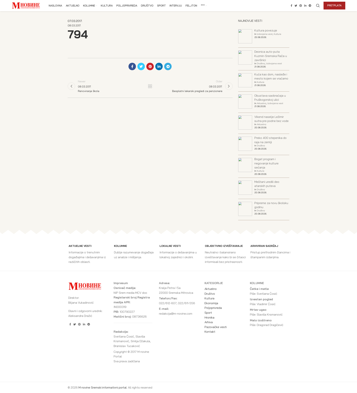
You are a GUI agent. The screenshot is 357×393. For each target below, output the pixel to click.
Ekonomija (211, 303)
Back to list (150, 86)
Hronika (209, 317)
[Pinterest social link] (300, 5)
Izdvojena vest (265, 34)
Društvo (261, 63)
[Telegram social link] (310, 5)
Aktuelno (261, 103)
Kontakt (210, 331)
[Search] (318, 5)
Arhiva (209, 322)
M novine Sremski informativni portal (102, 387)
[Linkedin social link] (305, 5)
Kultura (277, 34)
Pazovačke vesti (216, 327)
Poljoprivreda (213, 308)
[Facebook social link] (291, 5)
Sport (208, 312)
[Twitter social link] (295, 5)
